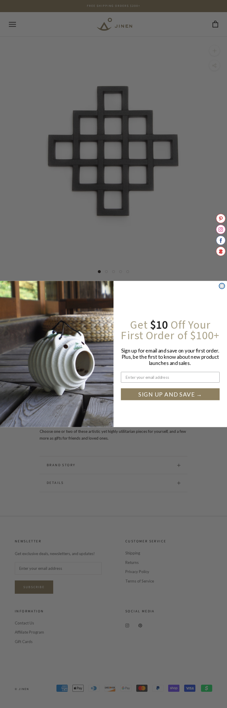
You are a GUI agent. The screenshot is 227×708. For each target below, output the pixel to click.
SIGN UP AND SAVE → (170, 394)
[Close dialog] (222, 286)
